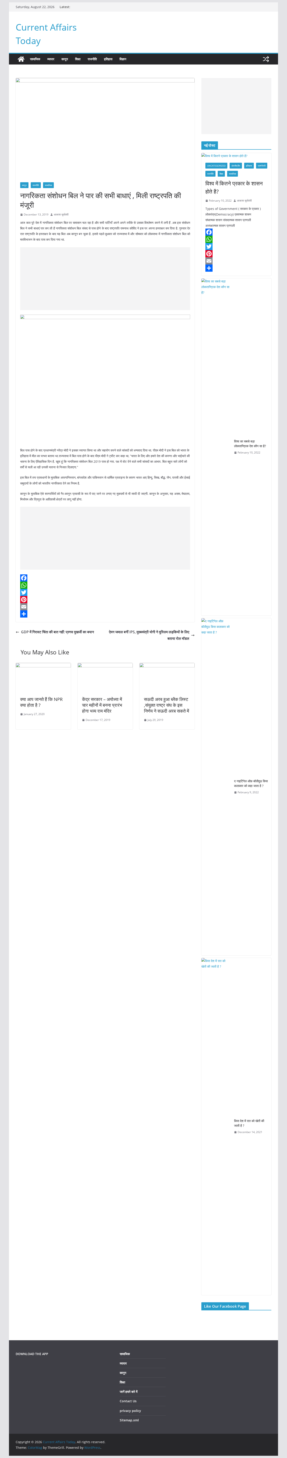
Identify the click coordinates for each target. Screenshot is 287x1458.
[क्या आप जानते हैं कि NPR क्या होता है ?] (43, 666)
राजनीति (92, 59)
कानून (64, 59)
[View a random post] (266, 59)
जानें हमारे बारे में (128, 1391)
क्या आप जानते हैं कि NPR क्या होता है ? (41, 702)
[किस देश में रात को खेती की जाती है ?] (215, 1126)
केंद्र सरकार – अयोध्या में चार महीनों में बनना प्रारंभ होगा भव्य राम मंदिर (102, 705)
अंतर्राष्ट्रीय (235, 165)
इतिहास (108, 59)
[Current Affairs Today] (21, 59)
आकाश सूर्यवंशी (61, 214)
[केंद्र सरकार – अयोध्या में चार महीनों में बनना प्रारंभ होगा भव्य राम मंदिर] (105, 666)
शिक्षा (77, 59)
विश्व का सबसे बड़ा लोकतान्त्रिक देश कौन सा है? (250, 443)
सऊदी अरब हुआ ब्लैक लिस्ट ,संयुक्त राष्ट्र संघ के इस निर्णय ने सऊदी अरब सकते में (166, 705)
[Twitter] (105, 592)
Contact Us (128, 1401)
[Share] (105, 614)
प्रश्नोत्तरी (261, 165)
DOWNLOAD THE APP (32, 1354)
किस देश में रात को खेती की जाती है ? (249, 1123)
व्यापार (50, 59)
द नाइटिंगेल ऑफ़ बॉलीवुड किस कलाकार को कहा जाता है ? (251, 783)
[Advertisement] (105, 278)
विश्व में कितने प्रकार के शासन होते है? (234, 187)
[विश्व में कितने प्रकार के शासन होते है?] (236, 156)
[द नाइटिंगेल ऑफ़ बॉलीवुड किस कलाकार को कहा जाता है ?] (215, 786)
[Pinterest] (105, 599)
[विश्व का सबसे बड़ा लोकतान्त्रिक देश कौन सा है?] (215, 447)
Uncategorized (216, 165)
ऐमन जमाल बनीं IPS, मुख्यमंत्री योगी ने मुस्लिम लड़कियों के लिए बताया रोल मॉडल (149, 635)
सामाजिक (35, 59)
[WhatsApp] (105, 585)
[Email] (105, 606)
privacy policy (130, 1411)
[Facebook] (105, 578)
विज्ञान (123, 59)
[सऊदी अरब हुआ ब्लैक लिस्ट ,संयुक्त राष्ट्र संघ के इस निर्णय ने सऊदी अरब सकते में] (167, 666)
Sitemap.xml (129, 1420)
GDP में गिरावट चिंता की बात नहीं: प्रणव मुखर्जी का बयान (57, 631)
